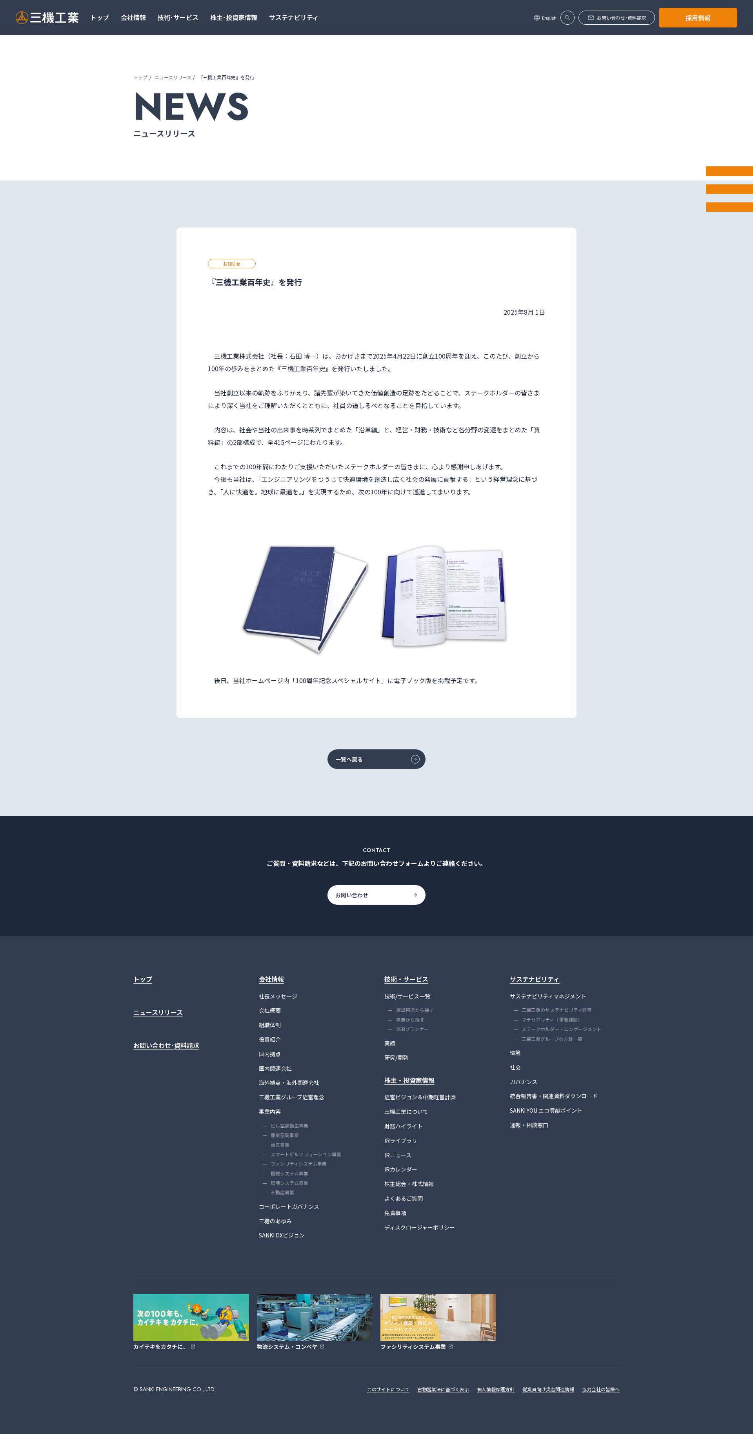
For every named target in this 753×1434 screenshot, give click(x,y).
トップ (140, 77)
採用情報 (698, 17)
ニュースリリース (173, 77)
